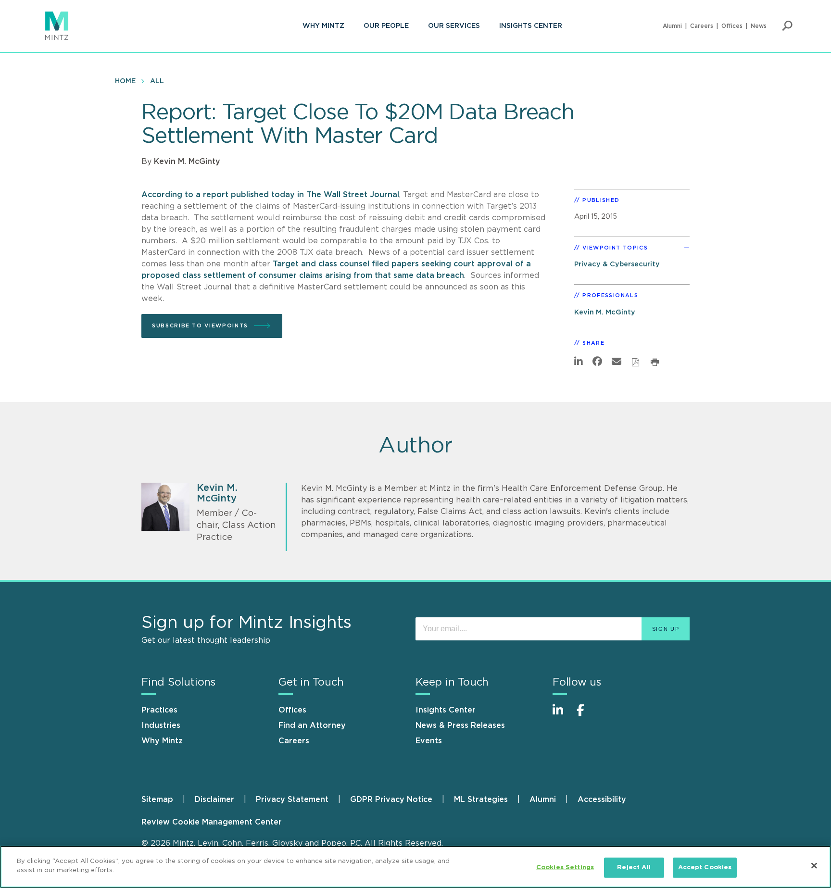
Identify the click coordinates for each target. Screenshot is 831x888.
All (157, 81)
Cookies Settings (565, 867)
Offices (732, 26)
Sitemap (157, 799)
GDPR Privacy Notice (391, 799)
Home (125, 81)
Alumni (672, 26)
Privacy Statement (292, 799)
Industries (160, 725)
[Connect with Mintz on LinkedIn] (562, 715)
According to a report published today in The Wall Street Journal (270, 195)
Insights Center (530, 26)
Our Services (454, 26)
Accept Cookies (705, 867)
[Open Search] (787, 26)
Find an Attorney (312, 725)
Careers (701, 26)
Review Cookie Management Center (211, 822)
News (759, 26)
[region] (415, 867)
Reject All (633, 867)
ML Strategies (481, 799)
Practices (159, 710)
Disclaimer (214, 799)
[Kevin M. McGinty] (165, 507)
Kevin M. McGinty (187, 161)
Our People (386, 26)
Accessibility (602, 799)
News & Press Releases (460, 725)
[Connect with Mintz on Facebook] (586, 715)
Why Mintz (323, 26)
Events (429, 741)
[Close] (814, 865)
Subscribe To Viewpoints (200, 325)
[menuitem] (323, 26)
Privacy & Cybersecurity (617, 264)
